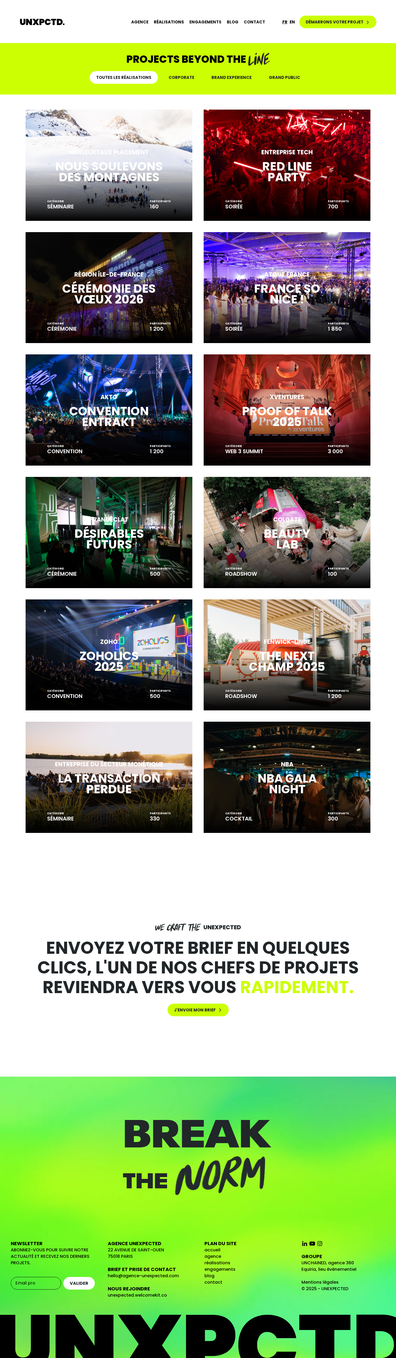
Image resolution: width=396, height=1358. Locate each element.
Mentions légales (320, 1282)
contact (213, 1282)
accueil (212, 1250)
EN (292, 22)
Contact (254, 22)
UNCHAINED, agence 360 (327, 1263)
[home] (42, 22)
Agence (139, 22)
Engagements (205, 22)
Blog (232, 22)
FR (284, 22)
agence (212, 1256)
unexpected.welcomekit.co (137, 1295)
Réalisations (169, 22)
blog (209, 1276)
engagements (219, 1269)
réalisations (217, 1263)
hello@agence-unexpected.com (143, 1276)
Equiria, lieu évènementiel (328, 1269)
